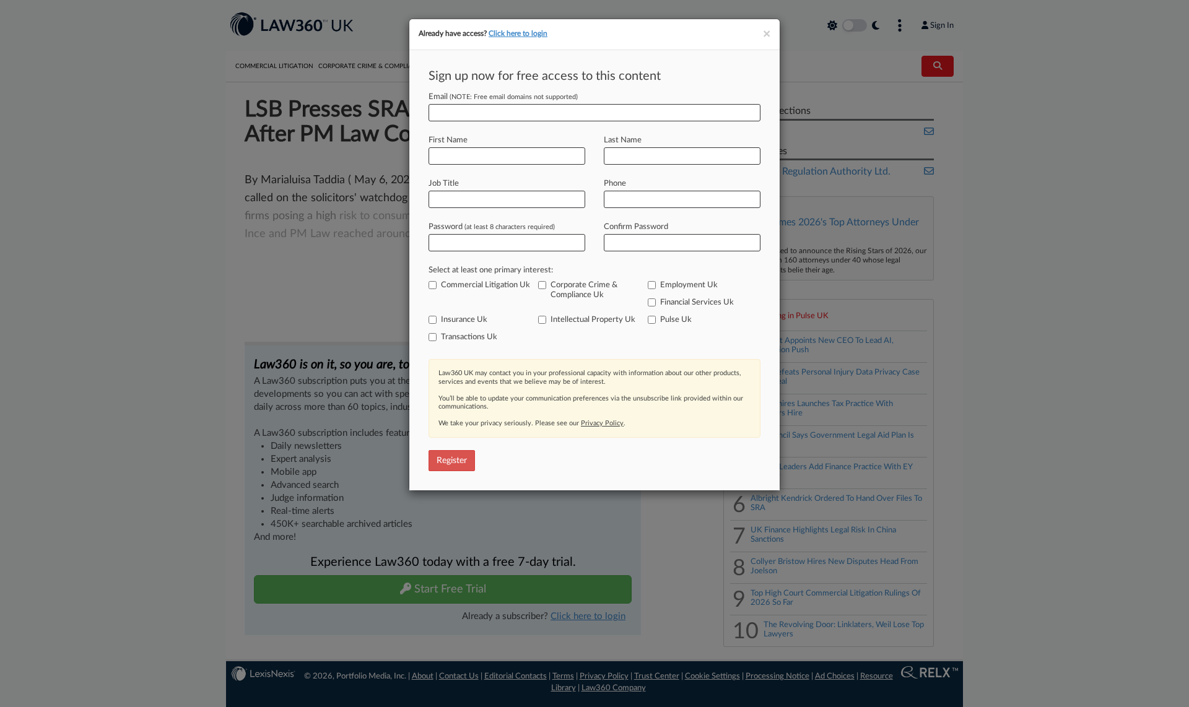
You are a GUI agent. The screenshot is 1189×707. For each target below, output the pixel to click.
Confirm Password (636, 227)
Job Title (444, 184)
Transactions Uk (469, 337)
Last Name (623, 140)
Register (452, 460)
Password (492, 227)
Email (503, 97)
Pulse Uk (676, 320)
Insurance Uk (464, 320)
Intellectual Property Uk (593, 320)
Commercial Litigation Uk (485, 285)
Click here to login (518, 33)
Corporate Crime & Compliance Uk (584, 290)
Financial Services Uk (697, 302)
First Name (448, 140)
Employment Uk (689, 285)
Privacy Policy (602, 423)
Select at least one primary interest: (491, 270)
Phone (615, 184)
